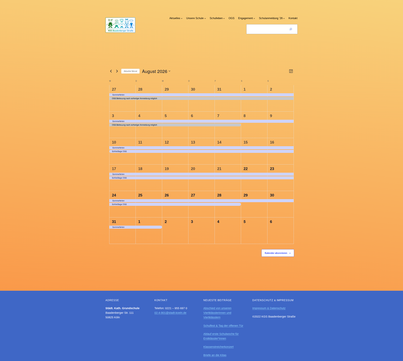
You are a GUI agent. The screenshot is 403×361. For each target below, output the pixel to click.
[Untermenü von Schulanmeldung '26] (284, 18)
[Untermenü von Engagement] (254, 18)
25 (140, 195)
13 (193, 142)
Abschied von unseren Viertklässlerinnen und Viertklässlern (217, 313)
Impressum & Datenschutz (269, 308)
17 (114, 169)
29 (167, 89)
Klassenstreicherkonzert (218, 346)
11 (140, 142)
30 (193, 89)
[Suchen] (291, 29)
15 (246, 142)
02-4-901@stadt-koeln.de (170, 312)
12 (167, 142)
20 (193, 169)
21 (219, 169)
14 (219, 142)
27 (114, 89)
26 (167, 195)
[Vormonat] (111, 71)
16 (272, 142)
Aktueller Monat (130, 71)
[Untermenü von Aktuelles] (181, 18)
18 (140, 169)
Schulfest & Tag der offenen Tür (223, 325)
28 (140, 89)
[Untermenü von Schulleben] (224, 18)
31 (219, 89)
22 (246, 169)
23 (272, 169)
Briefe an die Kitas (214, 355)
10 (114, 142)
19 (167, 169)
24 (114, 195)
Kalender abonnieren (276, 252)
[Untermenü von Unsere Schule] (205, 18)
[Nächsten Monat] (117, 71)
